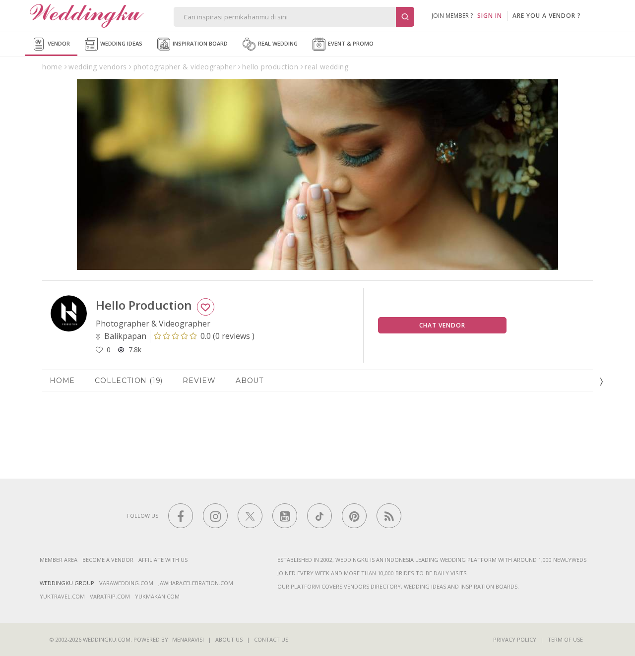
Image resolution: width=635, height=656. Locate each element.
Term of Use (565, 639)
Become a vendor (107, 559)
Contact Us (271, 639)
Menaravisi (188, 639)
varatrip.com (110, 596)
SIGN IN (489, 15)
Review (199, 380)
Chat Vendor (442, 325)
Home (62, 380)
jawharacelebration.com (195, 583)
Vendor (58, 43)
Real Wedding (277, 43)
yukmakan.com (157, 596)
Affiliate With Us (163, 559)
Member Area (58, 559)
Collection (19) (129, 380)
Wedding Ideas (120, 43)
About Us (229, 639)
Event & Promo (350, 43)
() (227, 335)
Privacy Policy (514, 639)
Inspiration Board (199, 43)
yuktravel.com (62, 596)
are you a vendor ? (546, 15)
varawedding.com (126, 583)
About (249, 380)
